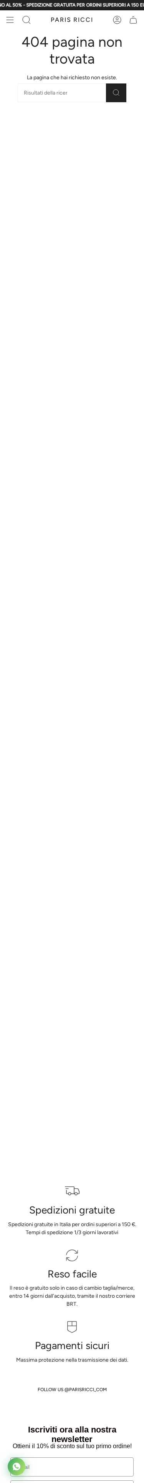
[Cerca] (116, 92)
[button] (26, 19)
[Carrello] (133, 19)
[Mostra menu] (10, 19)
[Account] (117, 19)
